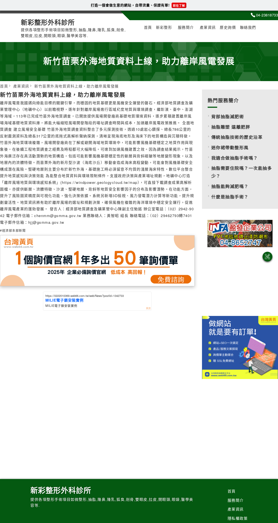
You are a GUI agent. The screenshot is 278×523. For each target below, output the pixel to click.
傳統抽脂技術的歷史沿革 (237, 137)
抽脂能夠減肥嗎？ (230, 186)
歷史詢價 (228, 27)
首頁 (148, 27)
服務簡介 (186, 27)
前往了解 (179, 5)
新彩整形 (164, 27)
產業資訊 (208, 27)
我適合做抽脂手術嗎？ (234, 158)
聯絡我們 (248, 27)
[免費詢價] (267, 257)
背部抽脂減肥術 (227, 116)
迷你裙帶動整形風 (230, 147)
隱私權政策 (238, 518)
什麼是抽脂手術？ (230, 197)
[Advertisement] (240, 280)
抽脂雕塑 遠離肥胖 (230, 127)
